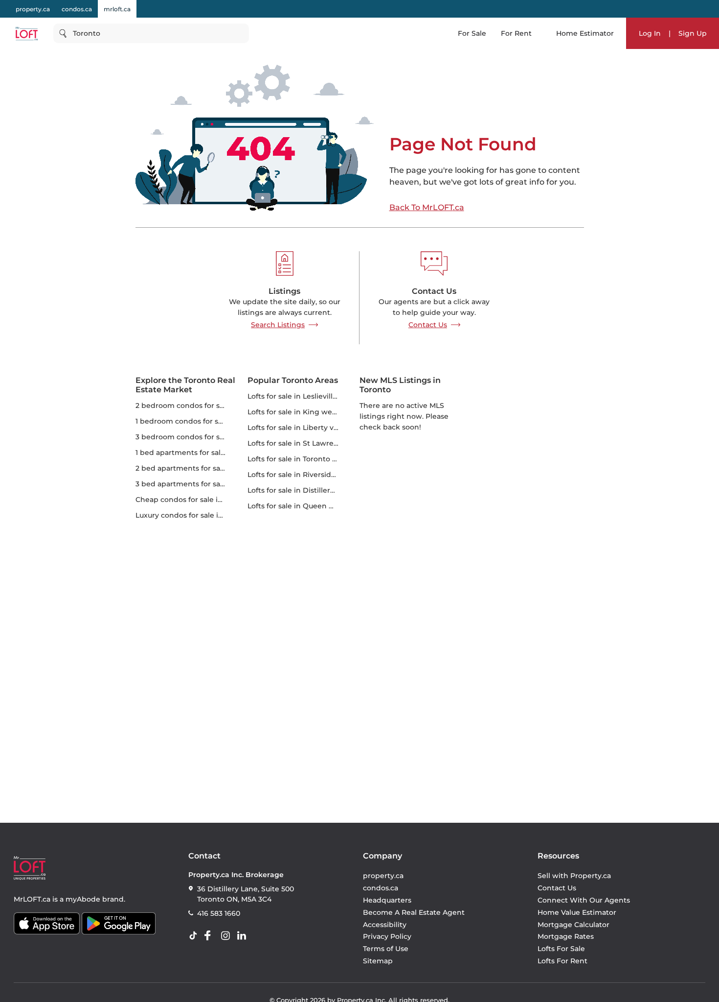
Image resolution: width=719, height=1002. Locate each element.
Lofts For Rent (562, 960)
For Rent (516, 33)
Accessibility (384, 924)
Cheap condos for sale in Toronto (193, 499)
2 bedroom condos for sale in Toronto (201, 405)
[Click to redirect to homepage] (27, 34)
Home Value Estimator (577, 912)
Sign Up (692, 33)
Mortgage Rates (566, 936)
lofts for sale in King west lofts (301, 411)
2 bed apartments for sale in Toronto (200, 468)
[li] (243, 936)
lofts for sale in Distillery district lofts (312, 490)
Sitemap (378, 960)
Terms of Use (385, 948)
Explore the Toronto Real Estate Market (185, 385)
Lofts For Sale (561, 948)
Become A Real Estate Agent (414, 912)
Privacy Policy (387, 936)
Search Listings (278, 325)
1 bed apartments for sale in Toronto (199, 452)
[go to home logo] (29, 868)
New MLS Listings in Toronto (400, 385)
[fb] (211, 936)
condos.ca (77, 9)
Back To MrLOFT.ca (426, 208)
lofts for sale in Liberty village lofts (308, 427)
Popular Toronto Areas (292, 380)
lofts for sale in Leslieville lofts (300, 396)
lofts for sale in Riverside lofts (300, 474)
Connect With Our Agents (584, 900)
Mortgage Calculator (573, 924)
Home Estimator (585, 33)
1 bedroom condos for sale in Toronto (201, 421)
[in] (227, 936)
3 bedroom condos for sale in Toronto (201, 436)
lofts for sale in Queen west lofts (305, 505)
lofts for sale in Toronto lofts (297, 458)
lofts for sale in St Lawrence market (311, 443)
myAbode (83, 899)
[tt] (195, 936)
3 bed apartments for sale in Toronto (200, 483)
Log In (650, 33)
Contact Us (427, 325)
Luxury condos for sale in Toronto (193, 515)
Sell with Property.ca (574, 875)
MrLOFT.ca (32, 899)
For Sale (472, 33)
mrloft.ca (117, 9)
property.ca (33, 9)
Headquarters (387, 900)
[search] (151, 33)
